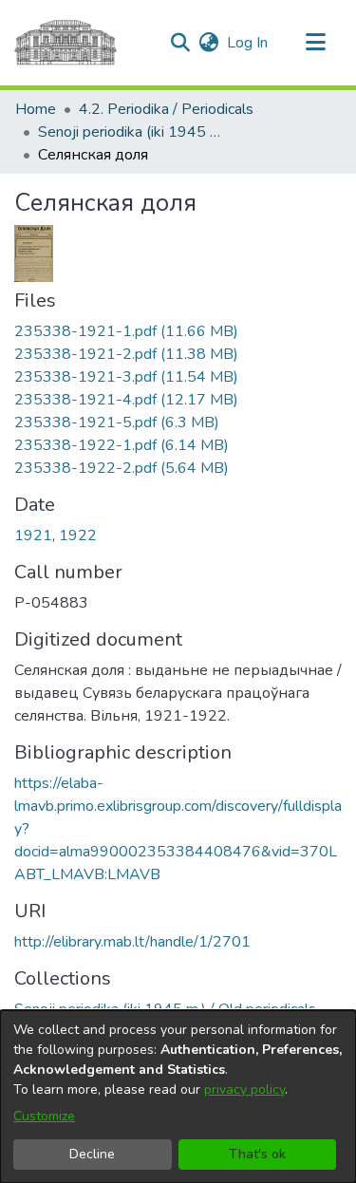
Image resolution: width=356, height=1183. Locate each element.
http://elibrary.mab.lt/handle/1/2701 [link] (132, 941)
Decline (92, 1154)
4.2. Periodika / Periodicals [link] (166, 109)
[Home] (65, 42)
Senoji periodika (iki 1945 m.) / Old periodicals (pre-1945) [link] (133, 132)
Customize (44, 1116)
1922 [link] (78, 535)
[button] (180, 42)
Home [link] (35, 109)
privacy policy (244, 1089)
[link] (126, 331)
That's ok (257, 1154)
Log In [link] (248, 42)
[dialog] (178, 1096)
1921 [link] (33, 535)
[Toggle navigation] (315, 43)
